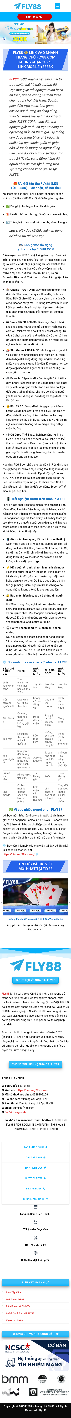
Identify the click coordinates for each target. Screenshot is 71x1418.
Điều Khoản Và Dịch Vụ (18, 1306)
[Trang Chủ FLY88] (27, 6)
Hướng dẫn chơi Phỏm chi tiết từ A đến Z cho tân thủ (35, 919)
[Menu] (57, 6)
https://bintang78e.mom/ (18, 854)
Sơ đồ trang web (15, 1112)
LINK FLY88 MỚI (34, 16)
